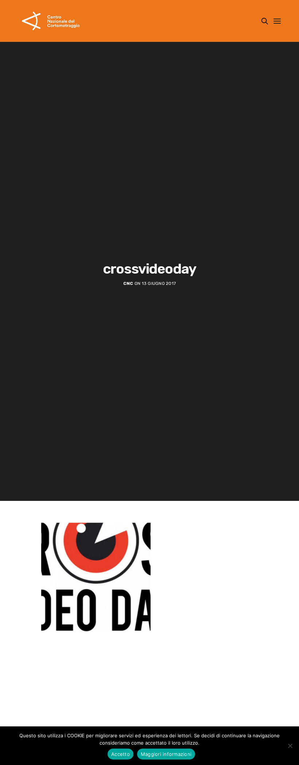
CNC (128, 283)
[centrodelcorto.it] (51, 21)
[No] (290, 745)
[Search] (264, 21)
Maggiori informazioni (166, 754)
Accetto (120, 754)
